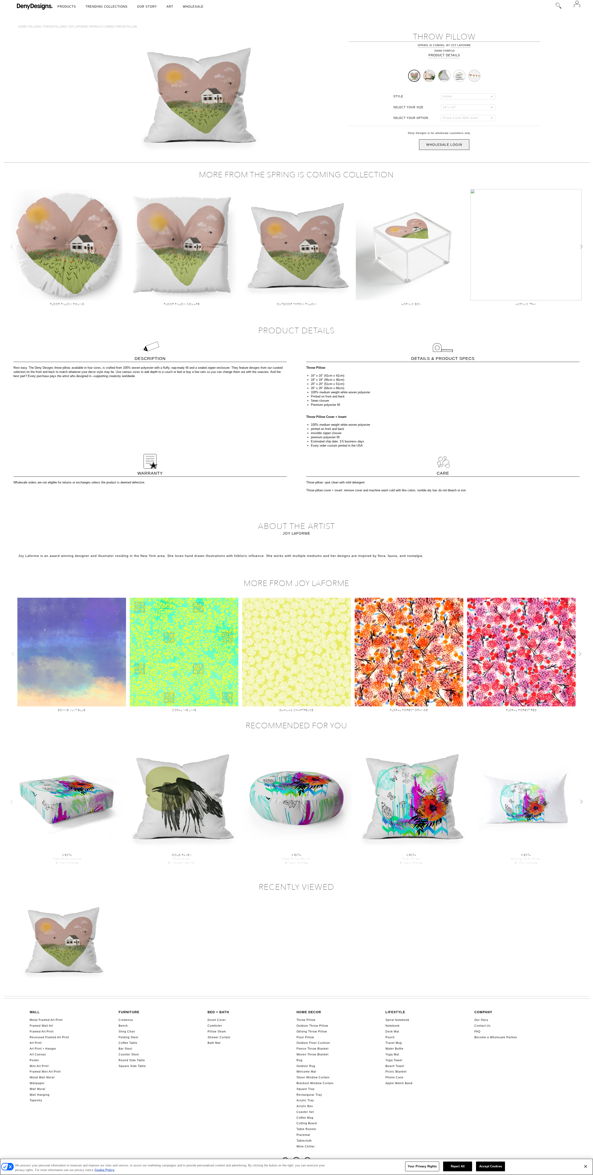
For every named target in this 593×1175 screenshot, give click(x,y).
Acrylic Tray (305, 1100)
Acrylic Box (304, 1106)
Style (398, 96)
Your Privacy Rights (422, 1166)
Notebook (392, 1025)
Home (22, 26)
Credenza (126, 1020)
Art (170, 6)
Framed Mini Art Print (45, 1071)
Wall (35, 1012)
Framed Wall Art (41, 1025)
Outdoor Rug (305, 1066)
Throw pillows (54, 26)
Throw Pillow (305, 1020)
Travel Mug (393, 1043)
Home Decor (308, 1012)
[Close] (585, 1166)
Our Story (147, 6)
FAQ (477, 1031)
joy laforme (461, 45)
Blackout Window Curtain (315, 1083)
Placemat (303, 1135)
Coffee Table (128, 1043)
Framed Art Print (42, 1031)
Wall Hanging (40, 1094)
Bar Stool (125, 1048)
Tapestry (36, 1100)
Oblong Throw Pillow (311, 1031)
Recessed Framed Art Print (49, 1037)
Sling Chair (127, 1031)
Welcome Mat (306, 1071)
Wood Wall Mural (42, 1077)
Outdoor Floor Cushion (313, 1043)
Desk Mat (392, 1031)
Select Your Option (410, 118)
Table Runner (306, 1129)
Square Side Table (132, 1066)
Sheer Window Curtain (313, 1077)
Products (66, 6)
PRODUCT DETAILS (444, 55)
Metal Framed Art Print (46, 1020)
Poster (34, 1060)
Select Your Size (408, 107)
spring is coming (431, 45)
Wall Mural (37, 1089)
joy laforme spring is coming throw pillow (103, 26)
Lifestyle (395, 1012)
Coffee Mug (304, 1117)
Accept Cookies (490, 1166)
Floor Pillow (305, 1037)
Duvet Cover (217, 1020)
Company (483, 1012)
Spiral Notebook (397, 1020)
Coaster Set (305, 1112)
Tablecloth (304, 1140)
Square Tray (305, 1089)
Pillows (35, 26)
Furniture (129, 1012)
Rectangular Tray (309, 1094)
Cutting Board (306, 1123)
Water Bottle (394, 1048)
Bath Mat (214, 1043)
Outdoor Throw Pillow (312, 1025)
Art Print (36, 1043)
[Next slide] (581, 246)
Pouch (390, 1037)
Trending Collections (106, 6)
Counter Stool (129, 1054)
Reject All (458, 1166)
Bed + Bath (218, 1012)
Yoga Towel (393, 1060)
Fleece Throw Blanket (312, 1048)
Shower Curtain (219, 1037)
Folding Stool (128, 1037)
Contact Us (482, 1025)
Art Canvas (38, 1054)
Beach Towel (394, 1066)
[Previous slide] (11, 246)
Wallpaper (37, 1083)
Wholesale (193, 6)
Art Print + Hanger (43, 1048)
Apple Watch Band (399, 1083)
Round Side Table (132, 1060)
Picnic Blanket (396, 1071)
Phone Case (394, 1077)
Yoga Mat (392, 1054)
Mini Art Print (39, 1066)
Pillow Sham (217, 1031)
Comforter (215, 1025)
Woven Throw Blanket (312, 1054)
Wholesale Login (444, 144)
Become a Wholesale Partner (495, 1037)
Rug (299, 1060)
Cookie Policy (104, 1170)
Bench (123, 1025)
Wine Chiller (305, 1146)
